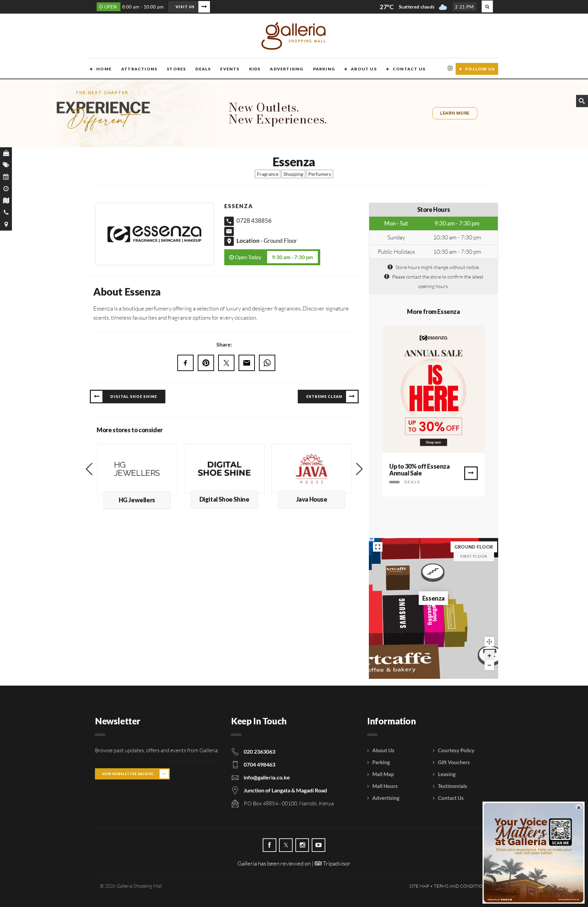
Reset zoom (489, 641)
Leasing (447, 774)
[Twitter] (286, 845)
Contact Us (409, 68)
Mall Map (383, 774)
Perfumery (319, 174)
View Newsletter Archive (127, 774)
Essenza (433, 598)
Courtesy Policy (456, 750)
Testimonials (452, 786)
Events (229, 68)
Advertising (286, 68)
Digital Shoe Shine (133, 396)
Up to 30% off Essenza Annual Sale (419, 470)
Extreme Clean (324, 396)
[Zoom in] (489, 655)
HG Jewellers (137, 500)
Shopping (293, 174)
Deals (203, 68)
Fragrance (267, 174)
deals (411, 481)
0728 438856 (254, 220)
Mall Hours (385, 786)
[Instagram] (302, 845)
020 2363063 (259, 751)
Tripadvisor (336, 863)
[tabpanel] (433, 411)
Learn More (455, 113)
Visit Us (185, 6)
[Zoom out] (489, 665)
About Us (364, 68)
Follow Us (480, 68)
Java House (311, 499)
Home (104, 68)
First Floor (473, 556)
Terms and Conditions (461, 886)
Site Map (419, 886)
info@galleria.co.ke (267, 777)
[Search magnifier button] (582, 101)
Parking (324, 68)
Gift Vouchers (454, 762)
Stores (176, 68)
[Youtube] (318, 845)
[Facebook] (269, 845)
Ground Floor (280, 240)
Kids (255, 68)
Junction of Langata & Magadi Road (285, 790)
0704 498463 (259, 764)
